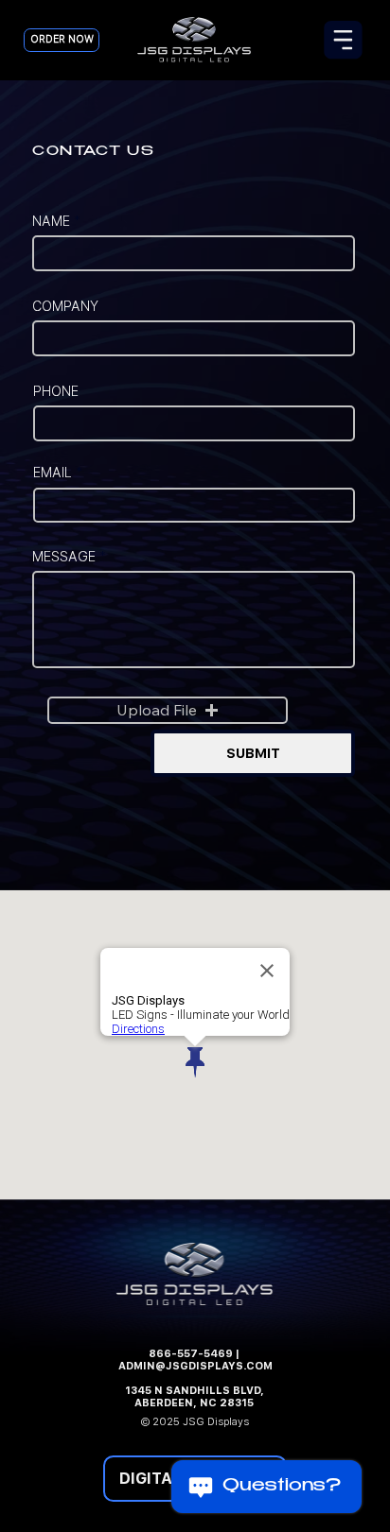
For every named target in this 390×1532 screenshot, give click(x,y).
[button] (168, 711)
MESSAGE (64, 556)
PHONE (56, 391)
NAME (51, 221)
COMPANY (65, 306)
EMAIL (52, 472)
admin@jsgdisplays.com (195, 1366)
